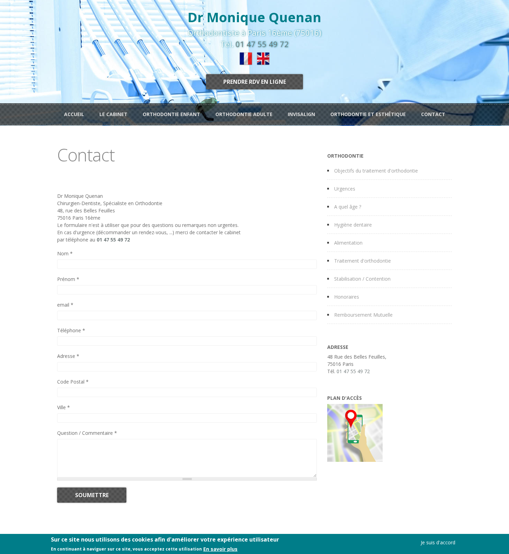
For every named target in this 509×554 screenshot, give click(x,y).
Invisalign (301, 114)
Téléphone (71, 330)
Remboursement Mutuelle (363, 314)
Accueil (74, 114)
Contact (433, 114)
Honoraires (346, 296)
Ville (63, 407)
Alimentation (348, 242)
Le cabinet (113, 114)
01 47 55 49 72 (262, 44)
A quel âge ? (347, 206)
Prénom (68, 279)
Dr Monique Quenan (254, 17)
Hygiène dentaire (353, 224)
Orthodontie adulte (244, 114)
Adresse (68, 356)
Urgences (344, 188)
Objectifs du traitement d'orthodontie (376, 170)
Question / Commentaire (87, 433)
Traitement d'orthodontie (362, 260)
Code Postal (73, 381)
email (65, 304)
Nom (65, 253)
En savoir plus (220, 548)
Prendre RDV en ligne (254, 82)
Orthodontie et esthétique (368, 114)
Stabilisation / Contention (362, 278)
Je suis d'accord (438, 542)
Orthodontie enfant (171, 114)
